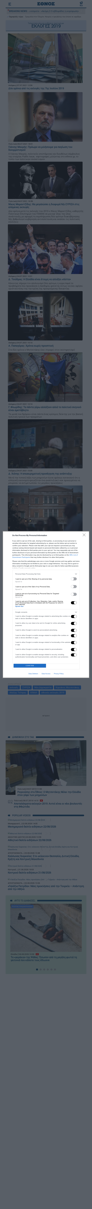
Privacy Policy (59, 674)
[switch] (74, 578)
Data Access (46, 674)
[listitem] (46, 574)
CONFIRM (30, 665)
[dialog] (46, 604)
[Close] (85, 535)
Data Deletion (33, 674)
